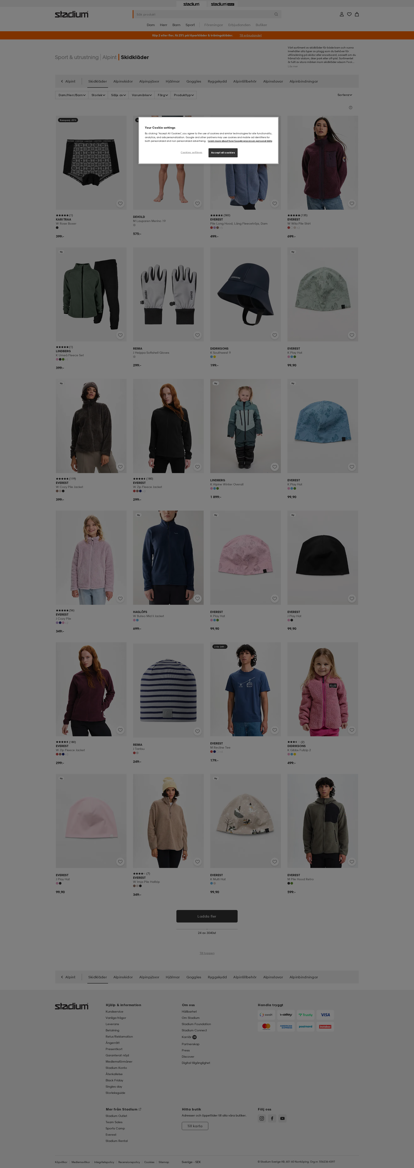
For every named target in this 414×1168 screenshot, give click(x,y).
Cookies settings (191, 152)
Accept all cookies (223, 152)
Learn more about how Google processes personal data (240, 140)
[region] (208, 140)
